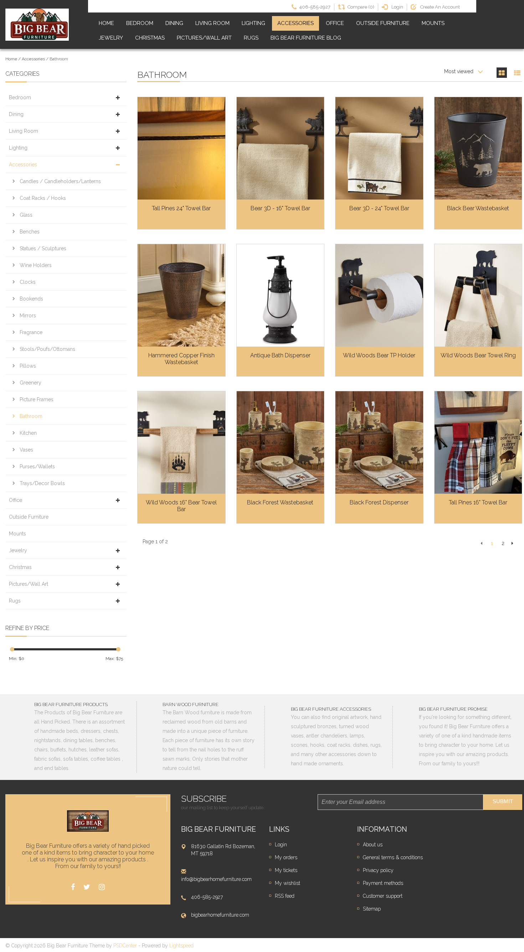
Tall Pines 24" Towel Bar (181, 208)
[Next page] (512, 543)
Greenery (30, 383)
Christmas (150, 38)
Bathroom (59, 58)
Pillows (28, 366)
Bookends (31, 299)
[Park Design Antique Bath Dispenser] (280, 295)
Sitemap (372, 909)
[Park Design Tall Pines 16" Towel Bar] (478, 442)
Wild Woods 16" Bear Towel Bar (181, 506)
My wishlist (287, 883)
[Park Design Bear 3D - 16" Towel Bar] (280, 148)
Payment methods (383, 883)
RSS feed (284, 896)
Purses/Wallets (37, 466)
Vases (26, 450)
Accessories (295, 23)
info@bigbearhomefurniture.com (216, 879)
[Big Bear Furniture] (37, 25)
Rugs (251, 38)
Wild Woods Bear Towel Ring (478, 355)
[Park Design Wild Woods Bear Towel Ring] (478, 295)
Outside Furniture (383, 23)
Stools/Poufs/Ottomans (47, 349)
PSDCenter (125, 945)
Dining (174, 23)
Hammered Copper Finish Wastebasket (181, 359)
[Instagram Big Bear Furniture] (101, 887)
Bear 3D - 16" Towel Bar (280, 208)
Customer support (382, 896)
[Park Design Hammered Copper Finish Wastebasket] (181, 295)
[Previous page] (481, 543)
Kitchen (28, 433)
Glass (26, 215)
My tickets (286, 870)
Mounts (433, 23)
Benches (30, 232)
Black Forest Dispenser (379, 502)
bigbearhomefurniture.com (220, 915)
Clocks (28, 282)
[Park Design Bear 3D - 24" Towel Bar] (379, 148)
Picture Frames (36, 399)
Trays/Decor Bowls (42, 483)
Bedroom (139, 23)
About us (372, 844)
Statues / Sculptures (43, 248)
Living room (212, 23)
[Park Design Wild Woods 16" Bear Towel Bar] (181, 442)
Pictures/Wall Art (204, 38)
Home (106, 23)
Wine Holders (36, 265)
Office (335, 23)
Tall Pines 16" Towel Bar (478, 502)
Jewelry (111, 38)
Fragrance (31, 332)
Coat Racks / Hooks (43, 198)
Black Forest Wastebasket (280, 502)
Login (281, 844)
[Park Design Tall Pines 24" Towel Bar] (181, 148)
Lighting (253, 23)
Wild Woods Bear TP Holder (379, 355)
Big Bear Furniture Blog (306, 38)
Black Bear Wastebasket (478, 208)
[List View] (517, 72)
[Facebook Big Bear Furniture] (72, 887)
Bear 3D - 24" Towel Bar (379, 208)
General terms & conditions (393, 857)
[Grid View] (502, 72)
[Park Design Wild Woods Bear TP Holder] (379, 295)
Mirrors (28, 315)
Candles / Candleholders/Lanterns (60, 181)
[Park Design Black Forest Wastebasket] (280, 442)
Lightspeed (181, 945)
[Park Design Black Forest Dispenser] (379, 442)
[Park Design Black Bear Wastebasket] (478, 148)
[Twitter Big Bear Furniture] (87, 887)
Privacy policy (378, 870)
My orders (286, 857)
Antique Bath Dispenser (280, 355)
